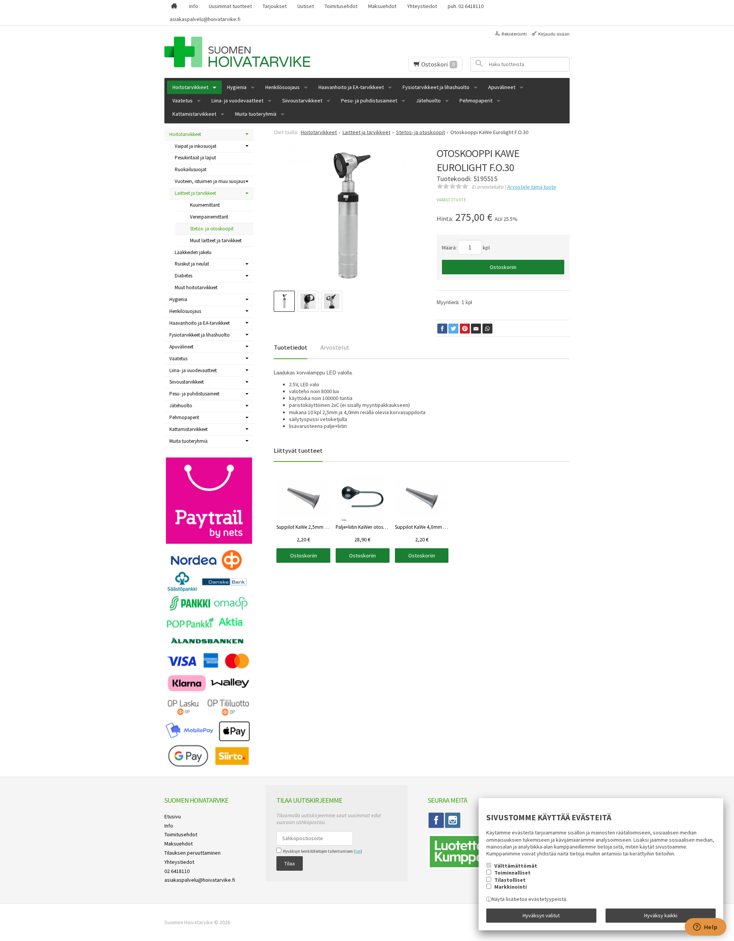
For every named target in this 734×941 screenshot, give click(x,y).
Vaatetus (182, 100)
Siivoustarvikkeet (302, 100)
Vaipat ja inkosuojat (195, 146)
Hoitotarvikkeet (190, 87)
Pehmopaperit (476, 100)
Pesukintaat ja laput (195, 157)
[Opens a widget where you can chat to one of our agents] (705, 927)
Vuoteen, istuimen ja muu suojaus (210, 181)
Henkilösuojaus (282, 87)
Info (193, 6)
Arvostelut (334, 347)
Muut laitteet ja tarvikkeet (216, 240)
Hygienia (237, 87)
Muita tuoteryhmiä (255, 113)
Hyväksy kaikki (660, 915)
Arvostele (531, 186)
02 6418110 (177, 871)
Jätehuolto (428, 100)
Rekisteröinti (514, 34)
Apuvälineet (501, 87)
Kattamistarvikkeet (194, 113)
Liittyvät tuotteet (298, 450)
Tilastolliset (510, 879)
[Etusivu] (174, 6)
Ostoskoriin (503, 267)
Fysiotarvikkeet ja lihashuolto (436, 87)
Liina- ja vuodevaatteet (237, 100)
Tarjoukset (275, 6)
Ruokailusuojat (190, 169)
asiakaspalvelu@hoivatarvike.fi (205, 19)
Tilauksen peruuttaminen (192, 852)
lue (358, 851)
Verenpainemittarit (209, 217)
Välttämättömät (515, 865)
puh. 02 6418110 (466, 6)
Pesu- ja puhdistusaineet (369, 100)
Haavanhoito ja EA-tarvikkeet (351, 87)
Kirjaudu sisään (554, 34)
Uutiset (305, 6)
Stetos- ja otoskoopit (212, 228)
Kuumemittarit (205, 205)
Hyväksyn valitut (541, 915)
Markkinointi (510, 886)
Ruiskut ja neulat (192, 264)
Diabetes (183, 275)
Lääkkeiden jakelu (193, 252)
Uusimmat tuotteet (230, 6)
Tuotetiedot (290, 347)
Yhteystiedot (422, 6)
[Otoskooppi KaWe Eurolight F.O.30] (348, 215)
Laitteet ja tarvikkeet (195, 193)
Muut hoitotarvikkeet (196, 287)
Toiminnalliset (512, 872)
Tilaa (289, 863)
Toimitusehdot (341, 6)
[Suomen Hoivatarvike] (255, 52)
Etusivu (172, 816)
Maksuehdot (382, 6)
